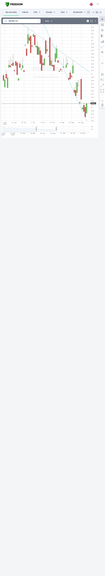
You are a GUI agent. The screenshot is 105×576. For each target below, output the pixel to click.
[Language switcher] (91, 4)
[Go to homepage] (14, 4)
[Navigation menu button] (96, 4)
